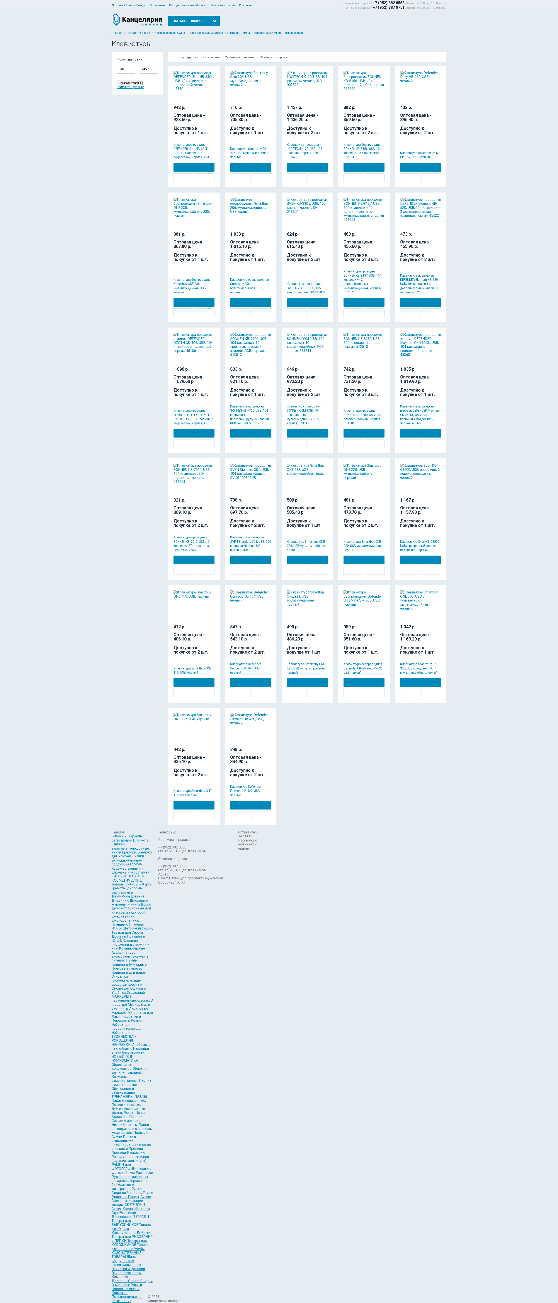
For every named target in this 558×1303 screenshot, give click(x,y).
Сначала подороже (274, 57)
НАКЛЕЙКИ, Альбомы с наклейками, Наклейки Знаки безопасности (131, 1049)
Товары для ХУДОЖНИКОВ (129, 1243)
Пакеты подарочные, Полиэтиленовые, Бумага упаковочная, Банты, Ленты (129, 1107)
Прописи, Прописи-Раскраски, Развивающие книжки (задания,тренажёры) (130, 1155)
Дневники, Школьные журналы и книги (130, 902)
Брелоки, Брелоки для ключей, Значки (132, 854)
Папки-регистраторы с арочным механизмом (132, 1129)
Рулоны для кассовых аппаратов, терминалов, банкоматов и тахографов (131, 1183)
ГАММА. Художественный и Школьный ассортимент (131, 868)
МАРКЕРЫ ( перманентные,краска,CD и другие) (132, 1000)
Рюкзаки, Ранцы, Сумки (131, 1197)
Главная (117, 32)
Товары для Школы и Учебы (131, 1247)
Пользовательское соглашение (127, 1299)
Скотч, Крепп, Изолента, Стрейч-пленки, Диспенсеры (131, 1213)
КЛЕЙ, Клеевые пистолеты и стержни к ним (130, 944)
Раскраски (144, 1173)
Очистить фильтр (130, 87)
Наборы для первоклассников (126, 1026)
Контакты (245, 5)
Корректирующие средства (126, 982)
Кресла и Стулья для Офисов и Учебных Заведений (129, 988)
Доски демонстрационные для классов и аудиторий (131, 908)
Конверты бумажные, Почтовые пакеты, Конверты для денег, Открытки (129, 970)
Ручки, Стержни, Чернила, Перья (132, 1191)
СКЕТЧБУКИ (135, 1205)
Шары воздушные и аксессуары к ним (126, 1261)
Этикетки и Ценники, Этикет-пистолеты (129, 1271)
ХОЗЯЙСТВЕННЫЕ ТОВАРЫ (126, 1255)
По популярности (186, 57)
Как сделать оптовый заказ (188, 5)
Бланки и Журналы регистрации (127, 838)
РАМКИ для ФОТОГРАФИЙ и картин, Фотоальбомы (131, 1169)
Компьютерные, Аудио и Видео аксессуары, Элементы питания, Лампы (202, 32)
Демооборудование (128, 896)
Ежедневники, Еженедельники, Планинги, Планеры (128, 920)
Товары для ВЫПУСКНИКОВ (125, 1223)
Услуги (136, 1285)
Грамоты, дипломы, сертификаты (127, 890)
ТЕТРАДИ (141, 1217)
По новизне (211, 57)
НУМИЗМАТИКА (125, 1060)
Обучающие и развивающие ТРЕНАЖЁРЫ (123, 1093)
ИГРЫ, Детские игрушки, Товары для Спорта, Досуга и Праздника (132, 932)
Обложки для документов (122, 1067)
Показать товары (130, 83)
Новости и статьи (223, 5)
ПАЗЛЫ (140, 1097)
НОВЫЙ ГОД (122, 1057)
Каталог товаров (138, 32)
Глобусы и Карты (138, 884)
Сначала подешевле (240, 57)
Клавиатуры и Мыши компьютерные (278, 32)
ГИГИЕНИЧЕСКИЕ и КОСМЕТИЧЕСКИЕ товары (128, 880)
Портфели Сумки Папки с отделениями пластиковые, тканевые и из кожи (131, 1141)
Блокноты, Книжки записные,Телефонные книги (131, 846)
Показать (174, 61)
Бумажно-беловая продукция (127, 862)
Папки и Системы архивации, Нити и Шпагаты (128, 1121)
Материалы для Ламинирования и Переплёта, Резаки (132, 1017)
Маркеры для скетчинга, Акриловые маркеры (131, 1008)
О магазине (157, 5)
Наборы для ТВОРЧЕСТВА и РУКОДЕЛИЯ (124, 1037)
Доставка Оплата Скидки (129, 5)
